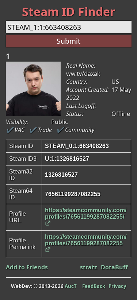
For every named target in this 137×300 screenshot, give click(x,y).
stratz (88, 267)
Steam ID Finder (68, 11)
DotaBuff (114, 267)
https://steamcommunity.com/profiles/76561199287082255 (85, 240)
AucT (71, 286)
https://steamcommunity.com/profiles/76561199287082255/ (85, 213)
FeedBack (93, 286)
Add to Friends (27, 267)
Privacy (117, 286)
